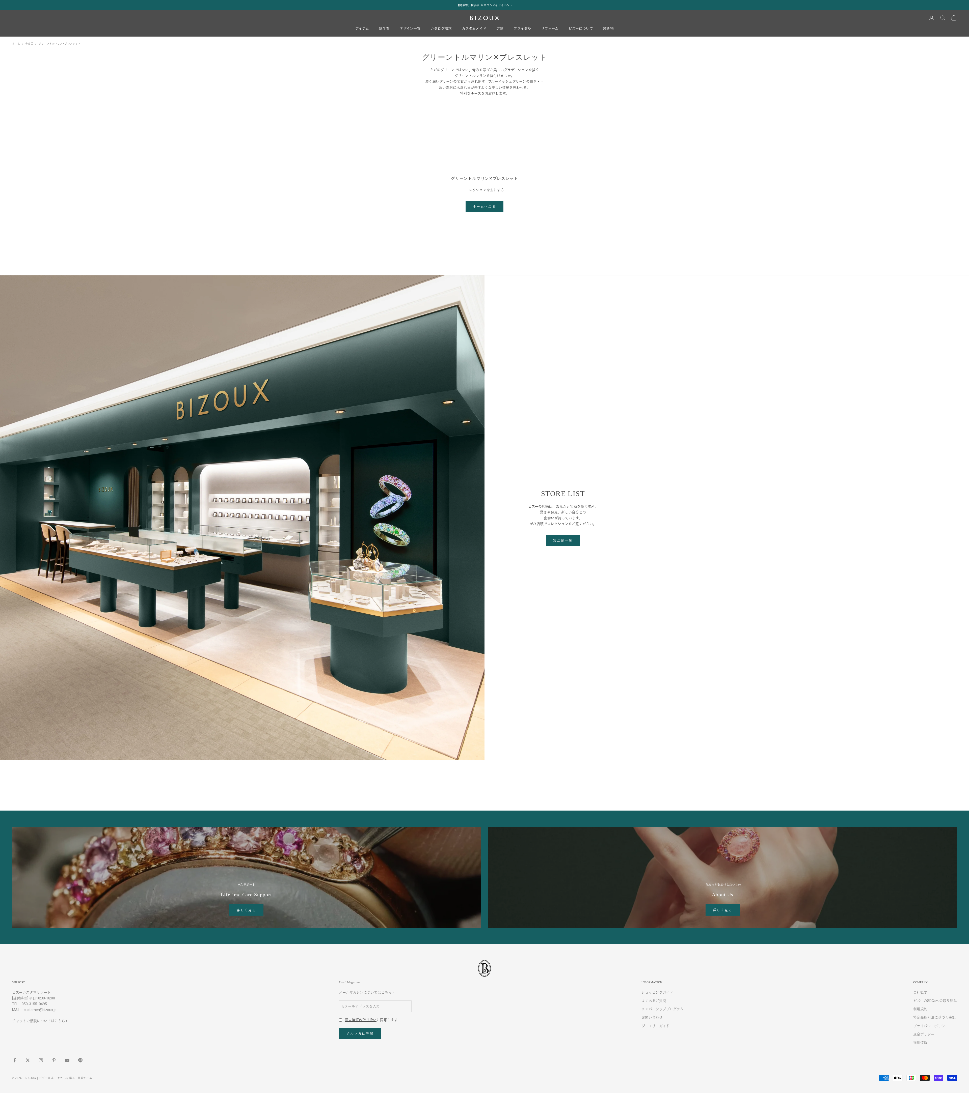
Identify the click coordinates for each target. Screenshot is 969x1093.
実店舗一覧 (563, 540)
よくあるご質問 (653, 1001)
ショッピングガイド (657, 992)
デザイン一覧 (410, 29)
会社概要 (920, 992)
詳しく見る (246, 910)
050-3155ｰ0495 (34, 1004)
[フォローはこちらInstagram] (40, 1060)
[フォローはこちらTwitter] (27, 1060)
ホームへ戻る (484, 206)
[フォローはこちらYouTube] (67, 1060)
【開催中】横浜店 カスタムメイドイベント (484, 5)
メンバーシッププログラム (662, 1009)
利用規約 (920, 1009)
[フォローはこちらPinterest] (54, 1060)
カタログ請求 (441, 29)
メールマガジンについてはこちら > (366, 992)
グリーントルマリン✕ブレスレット (59, 43)
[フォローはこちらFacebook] (14, 1060)
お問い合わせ (652, 1017)
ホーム (16, 43)
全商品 (29, 43)
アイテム (362, 29)
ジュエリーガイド (655, 1026)
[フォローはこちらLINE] (80, 1060)
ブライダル (522, 29)
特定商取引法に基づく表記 (934, 1017)
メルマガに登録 (360, 1034)
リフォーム (549, 29)
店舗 (499, 29)
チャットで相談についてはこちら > (40, 1021)
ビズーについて (581, 29)
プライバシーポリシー (930, 1026)
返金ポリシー (923, 1034)
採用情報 (920, 1043)
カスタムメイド (474, 29)
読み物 (608, 29)
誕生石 (384, 29)
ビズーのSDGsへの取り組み (935, 1001)
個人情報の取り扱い (360, 1020)
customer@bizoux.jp (40, 1010)
